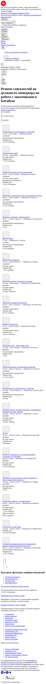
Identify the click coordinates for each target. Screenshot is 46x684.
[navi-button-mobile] (3, 48)
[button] (3, 41)
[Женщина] (6, 213)
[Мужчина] (6, 128)
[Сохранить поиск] (3, 80)
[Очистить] (4, 72)
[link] (4, 36)
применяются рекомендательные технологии (19, 661)
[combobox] (11, 67)
